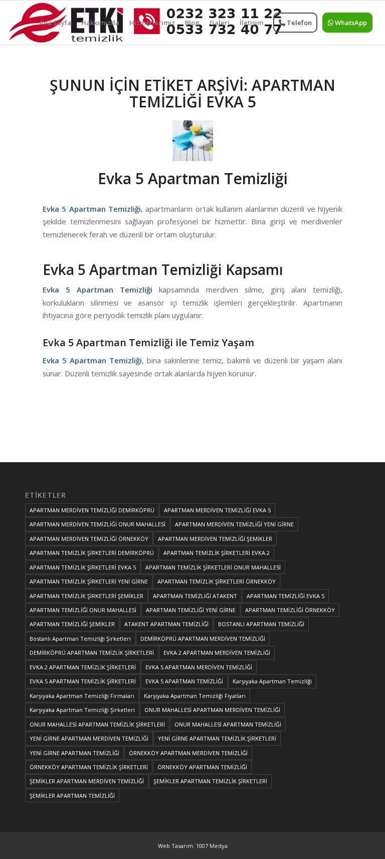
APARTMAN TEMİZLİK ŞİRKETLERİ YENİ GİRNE (89, 581)
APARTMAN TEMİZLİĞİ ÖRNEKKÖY (290, 610)
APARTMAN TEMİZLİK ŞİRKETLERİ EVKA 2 (216, 552)
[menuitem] (55, 23)
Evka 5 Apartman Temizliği (193, 178)
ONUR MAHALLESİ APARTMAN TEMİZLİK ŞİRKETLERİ (97, 724)
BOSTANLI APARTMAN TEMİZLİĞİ (261, 624)
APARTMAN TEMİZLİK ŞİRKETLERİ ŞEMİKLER (86, 596)
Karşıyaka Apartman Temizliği (272, 681)
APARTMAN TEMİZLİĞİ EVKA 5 (285, 596)
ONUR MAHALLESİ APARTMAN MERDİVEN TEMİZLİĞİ (212, 709)
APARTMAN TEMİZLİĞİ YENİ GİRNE (191, 610)
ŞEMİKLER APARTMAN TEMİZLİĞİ (72, 795)
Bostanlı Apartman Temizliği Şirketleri (80, 638)
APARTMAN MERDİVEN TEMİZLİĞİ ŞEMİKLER (215, 538)
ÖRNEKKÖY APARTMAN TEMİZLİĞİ (202, 767)
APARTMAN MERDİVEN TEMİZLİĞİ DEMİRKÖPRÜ (92, 510)
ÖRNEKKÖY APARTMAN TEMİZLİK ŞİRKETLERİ (89, 767)
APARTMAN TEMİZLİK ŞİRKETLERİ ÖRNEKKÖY (216, 581)
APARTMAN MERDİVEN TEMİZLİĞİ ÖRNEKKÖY (89, 538)
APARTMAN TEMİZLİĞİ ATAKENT (195, 596)
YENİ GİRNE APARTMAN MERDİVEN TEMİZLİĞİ (89, 738)
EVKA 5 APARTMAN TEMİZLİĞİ (184, 681)
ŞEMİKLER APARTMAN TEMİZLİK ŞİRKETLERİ (210, 781)
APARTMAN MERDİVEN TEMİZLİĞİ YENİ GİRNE (234, 524)
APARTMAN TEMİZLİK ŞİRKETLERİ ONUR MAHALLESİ (213, 567)
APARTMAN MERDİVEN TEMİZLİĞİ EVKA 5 (217, 510)
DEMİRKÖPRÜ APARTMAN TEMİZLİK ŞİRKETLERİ (92, 652)
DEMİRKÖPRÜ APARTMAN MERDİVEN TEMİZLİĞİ (202, 638)
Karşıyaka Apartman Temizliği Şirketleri (82, 709)
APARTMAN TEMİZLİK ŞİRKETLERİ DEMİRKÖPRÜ (92, 552)
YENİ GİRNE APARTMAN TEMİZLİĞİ (74, 753)
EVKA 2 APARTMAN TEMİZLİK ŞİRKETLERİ (83, 667)
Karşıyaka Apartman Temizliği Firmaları (82, 695)
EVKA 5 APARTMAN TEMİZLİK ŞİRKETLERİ (83, 681)
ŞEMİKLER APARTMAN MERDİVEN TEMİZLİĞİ (87, 781)
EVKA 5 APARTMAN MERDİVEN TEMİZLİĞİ (198, 667)
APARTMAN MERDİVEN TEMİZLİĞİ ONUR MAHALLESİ (97, 524)
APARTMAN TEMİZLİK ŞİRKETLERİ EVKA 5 (83, 567)
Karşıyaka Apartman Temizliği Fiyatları (195, 695)
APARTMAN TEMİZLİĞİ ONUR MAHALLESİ (83, 610)
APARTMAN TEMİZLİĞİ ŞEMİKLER (72, 624)
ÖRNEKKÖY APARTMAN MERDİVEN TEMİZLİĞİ (188, 753)
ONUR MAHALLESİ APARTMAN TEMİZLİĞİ (227, 724)
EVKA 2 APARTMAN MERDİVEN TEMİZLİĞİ (216, 652)
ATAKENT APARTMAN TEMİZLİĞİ (166, 624)
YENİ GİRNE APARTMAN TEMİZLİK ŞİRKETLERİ (217, 738)
